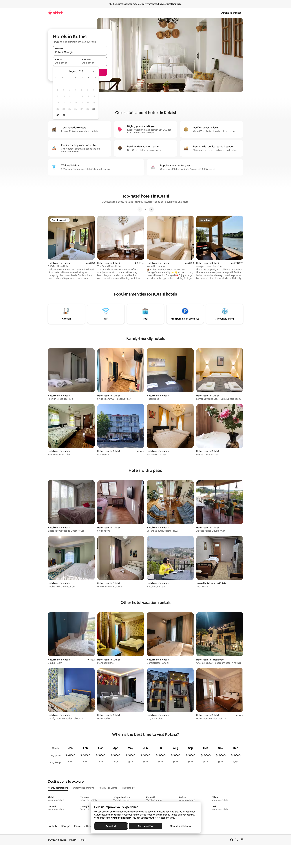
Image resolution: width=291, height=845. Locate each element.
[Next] (151, 209)
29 (93, 108)
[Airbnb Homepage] (55, 13)
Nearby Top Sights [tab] (108, 787)
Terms (82, 839)
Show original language (169, 4)
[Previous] (139, 209)
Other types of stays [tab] (83, 787)
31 (64, 115)
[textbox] (66, 63)
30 (58, 115)
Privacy (72, 839)
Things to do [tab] (128, 787)
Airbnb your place (231, 12)
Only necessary (145, 826)
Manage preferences (180, 826)
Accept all (111, 826)
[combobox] (79, 52)
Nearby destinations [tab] (58, 787)
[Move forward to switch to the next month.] (93, 71)
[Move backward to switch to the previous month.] (58, 71)
